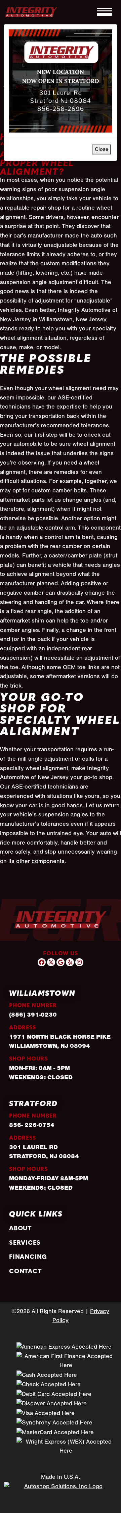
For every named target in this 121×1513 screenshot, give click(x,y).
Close (101, 149)
